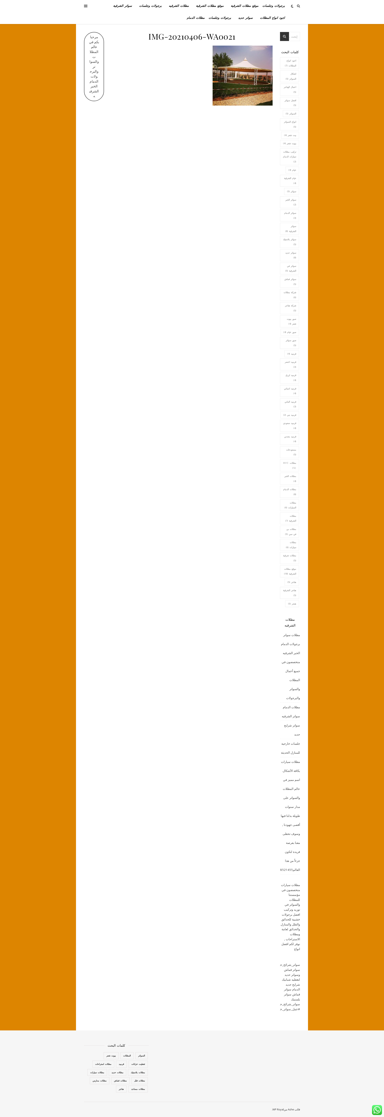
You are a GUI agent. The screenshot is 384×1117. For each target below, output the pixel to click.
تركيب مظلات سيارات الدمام (289, 156)
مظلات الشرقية (290, 518)
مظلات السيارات (290, 505)
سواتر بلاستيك (289, 242)
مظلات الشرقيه (179, 6)
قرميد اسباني (290, 391)
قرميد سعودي (289, 426)
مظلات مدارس (100, 1080)
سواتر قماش (290, 282)
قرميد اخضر (290, 364)
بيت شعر (290, 135)
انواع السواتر (290, 124)
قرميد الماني (290, 404)
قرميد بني (289, 414)
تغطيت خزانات (138, 1063)
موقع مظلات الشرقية (244, 6)
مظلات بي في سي (290, 532)
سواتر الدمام (290, 215)
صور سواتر (291, 343)
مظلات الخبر (290, 479)
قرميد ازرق (291, 378)
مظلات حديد (117, 1072)
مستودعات (291, 452)
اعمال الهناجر (290, 89)
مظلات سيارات (291, 545)
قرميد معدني (290, 439)
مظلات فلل (139, 1080)
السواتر (291, 113)
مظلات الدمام (196, 18)
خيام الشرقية (290, 181)
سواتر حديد (245, 18)
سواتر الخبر (290, 202)
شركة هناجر (290, 308)
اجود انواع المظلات (272, 18)
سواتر (291, 191)
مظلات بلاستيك (138, 1072)
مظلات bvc (289, 465)
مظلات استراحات (103, 1063)
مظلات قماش (120, 1080)
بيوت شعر (289, 143)
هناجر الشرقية (289, 593)
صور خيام (289, 332)
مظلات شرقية (289, 558)
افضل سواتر (290, 103)
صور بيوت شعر (291, 321)
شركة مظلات (290, 295)
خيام (292, 169)
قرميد (291, 353)
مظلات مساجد (138, 1088)
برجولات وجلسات (273, 6)
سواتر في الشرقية (290, 268)
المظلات (127, 1055)
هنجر (292, 603)
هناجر (291, 581)
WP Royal (278, 1109)
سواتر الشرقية (122, 6)
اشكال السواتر (291, 76)
